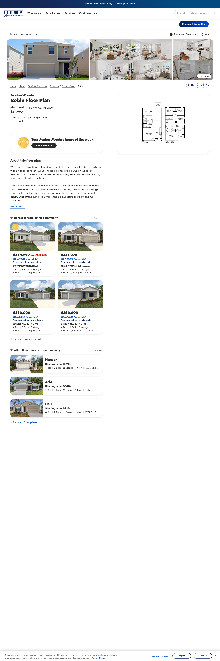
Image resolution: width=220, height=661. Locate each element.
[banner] (110, 4)
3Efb (80, 86)
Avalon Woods (68, 86)
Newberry (54, 86)
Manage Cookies (160, 656)
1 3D (205, 85)
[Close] (216, 656)
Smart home (52, 13)
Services (70, 13)
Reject (182, 656)
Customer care (88, 13)
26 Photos (193, 85)
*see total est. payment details (28, 260)
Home (13, 86)
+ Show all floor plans (23, 422)
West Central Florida (37, 86)
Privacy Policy (98, 658)
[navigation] (47, 86)
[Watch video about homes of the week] (22, 141)
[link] (48, 59)
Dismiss (203, 656)
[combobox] (194, 13)
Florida (22, 86)
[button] (194, 24)
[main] (110, 345)
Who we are (34, 13)
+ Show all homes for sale (26, 339)
